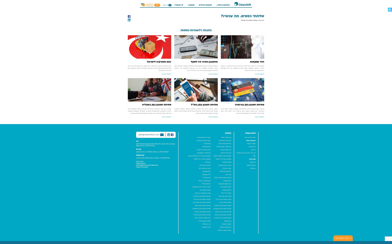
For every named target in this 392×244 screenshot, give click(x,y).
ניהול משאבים (206, 227)
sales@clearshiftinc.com (148, 135)
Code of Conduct (142, 167)
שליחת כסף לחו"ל (205, 165)
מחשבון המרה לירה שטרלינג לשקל (199, 156)
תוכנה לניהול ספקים (224, 165)
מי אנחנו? (179, 5)
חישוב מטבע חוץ (225, 187)
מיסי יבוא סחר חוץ (205, 168)
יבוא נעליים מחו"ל (225, 150)
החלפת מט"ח (226, 190)
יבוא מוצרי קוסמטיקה (204, 153)
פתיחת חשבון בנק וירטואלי (222, 178)
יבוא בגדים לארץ (225, 153)
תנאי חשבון (139, 161)
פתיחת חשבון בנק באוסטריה (201, 209)
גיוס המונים (227, 221)
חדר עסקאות (206, 175)
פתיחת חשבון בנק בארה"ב (202, 199)
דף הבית (261, 20)
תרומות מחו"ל (206, 184)
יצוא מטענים (227, 181)
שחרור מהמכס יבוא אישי (203, 193)
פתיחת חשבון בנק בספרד (202, 212)
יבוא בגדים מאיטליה (224, 141)
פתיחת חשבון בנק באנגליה (202, 215)
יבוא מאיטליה (206, 147)
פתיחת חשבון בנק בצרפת (223, 215)
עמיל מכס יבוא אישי (225, 196)
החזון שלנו (252, 147)
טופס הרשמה (251, 144)
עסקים (192, 5)
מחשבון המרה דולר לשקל (202, 159)
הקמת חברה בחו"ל (204, 181)
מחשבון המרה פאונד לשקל (222, 156)
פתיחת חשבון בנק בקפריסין (222, 209)
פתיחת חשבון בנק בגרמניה (222, 206)
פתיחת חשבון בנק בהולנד (223, 212)
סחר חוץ (228, 175)
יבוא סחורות (207, 178)
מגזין (254, 156)
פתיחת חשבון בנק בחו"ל (223, 199)
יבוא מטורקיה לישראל (204, 150)
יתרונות (253, 150)
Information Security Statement (147, 165)
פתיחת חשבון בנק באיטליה (222, 218)
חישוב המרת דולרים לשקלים (201, 187)
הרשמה (157, 5)
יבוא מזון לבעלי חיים (225, 144)
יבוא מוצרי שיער (226, 137)
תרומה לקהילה (226, 224)
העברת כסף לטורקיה (224, 230)
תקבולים (208, 162)
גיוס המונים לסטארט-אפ (203, 218)
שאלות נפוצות (251, 165)
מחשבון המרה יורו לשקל (223, 159)
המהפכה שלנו (224, 5)
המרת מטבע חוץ (250, 137)
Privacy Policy (140, 163)
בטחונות (253, 168)
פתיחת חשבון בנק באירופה (202, 196)
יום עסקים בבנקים (225, 227)
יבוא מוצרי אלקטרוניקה (223, 147)
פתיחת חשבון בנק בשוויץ (203, 206)
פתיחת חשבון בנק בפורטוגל (202, 202)
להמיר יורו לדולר (226, 193)
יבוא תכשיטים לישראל (204, 141)
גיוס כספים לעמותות (224, 184)
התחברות (149, 5)
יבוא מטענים (207, 171)
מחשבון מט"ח (226, 162)
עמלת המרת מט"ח (225, 202)
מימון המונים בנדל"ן (204, 221)
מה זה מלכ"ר (206, 224)
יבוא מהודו (207, 144)
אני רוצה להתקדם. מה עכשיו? (246, 153)
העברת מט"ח (227, 168)
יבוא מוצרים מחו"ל (225, 171)
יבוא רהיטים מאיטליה (204, 137)
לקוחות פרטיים (205, 5)
